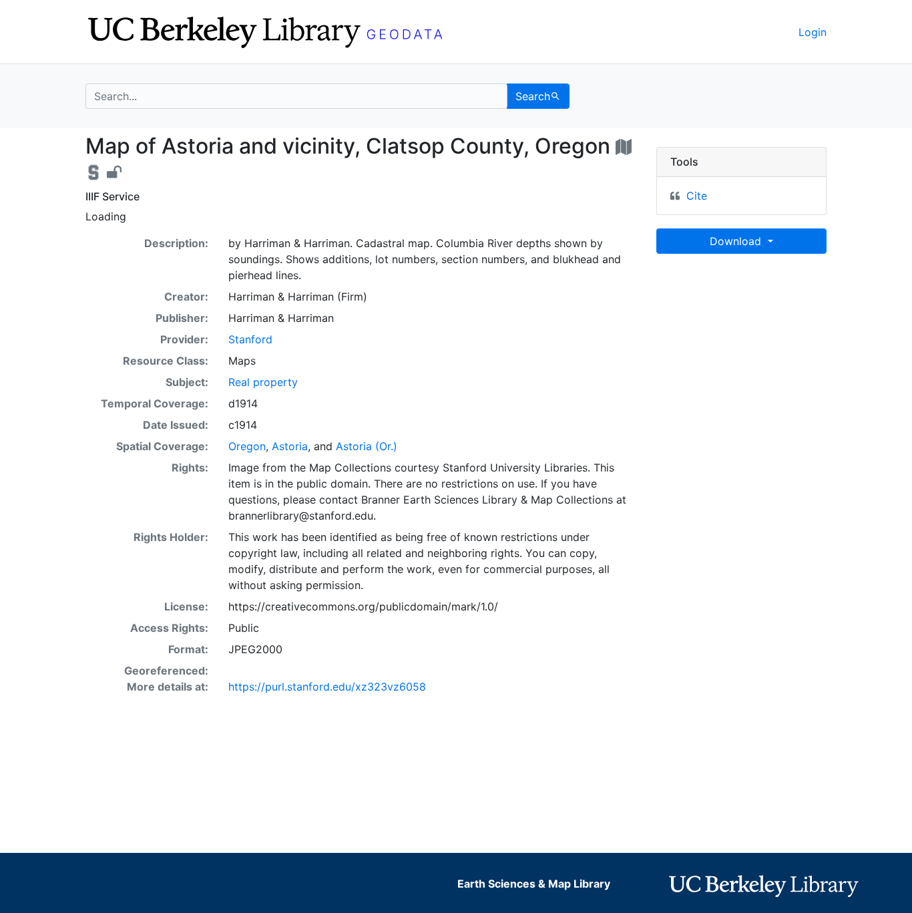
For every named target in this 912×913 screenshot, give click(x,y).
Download (737, 241)
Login (813, 32)
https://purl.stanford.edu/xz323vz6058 (327, 686)
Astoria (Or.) (366, 446)
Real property (263, 382)
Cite (696, 195)
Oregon (247, 446)
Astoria (290, 446)
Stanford (250, 339)
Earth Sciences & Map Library (533, 883)
